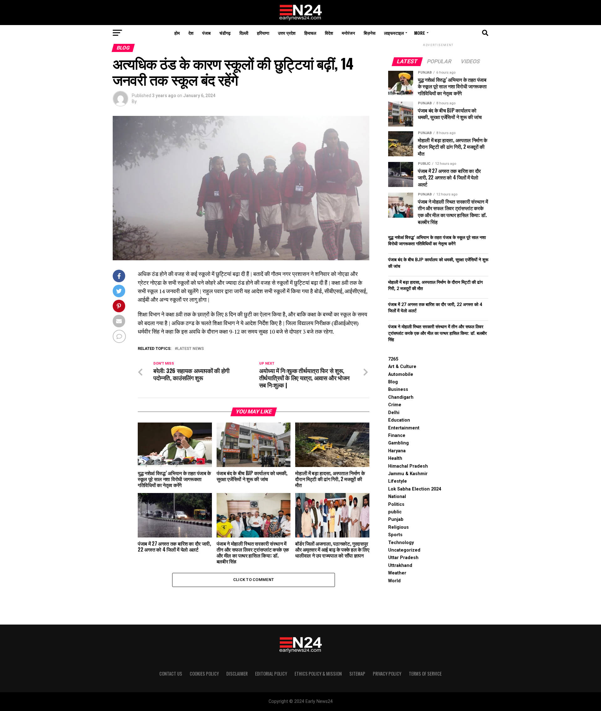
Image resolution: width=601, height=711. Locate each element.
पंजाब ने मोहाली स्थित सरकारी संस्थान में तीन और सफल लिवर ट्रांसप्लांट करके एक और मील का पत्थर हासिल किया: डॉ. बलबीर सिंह (437, 333)
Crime (394, 404)
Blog (393, 382)
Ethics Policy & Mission (318, 673)
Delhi (393, 412)
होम (177, 32)
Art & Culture (402, 366)
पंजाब (206, 32)
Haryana (397, 451)
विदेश (329, 32)
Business (398, 389)
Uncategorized (404, 550)
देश (190, 32)
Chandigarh (401, 397)
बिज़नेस (369, 32)
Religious (398, 527)
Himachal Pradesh (408, 466)
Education (399, 420)
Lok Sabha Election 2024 (414, 489)
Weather (397, 573)
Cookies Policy (204, 673)
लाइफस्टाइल (394, 32)
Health (395, 458)
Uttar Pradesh (403, 557)
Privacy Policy (387, 673)
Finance (396, 435)
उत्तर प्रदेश (286, 32)
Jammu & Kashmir (408, 473)
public (395, 512)
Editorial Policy (271, 673)
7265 (393, 359)
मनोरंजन (348, 32)
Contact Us (170, 673)
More (419, 32)
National (397, 496)
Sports (395, 534)
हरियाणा (263, 32)
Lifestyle (397, 481)
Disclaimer (237, 673)
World (394, 581)
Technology (401, 542)
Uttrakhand (400, 565)
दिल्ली (243, 32)
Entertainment (403, 428)
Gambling (398, 443)
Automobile (400, 374)
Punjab (395, 519)
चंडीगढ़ (225, 32)
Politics (396, 504)
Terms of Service (425, 673)
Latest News (190, 349)
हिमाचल (310, 32)
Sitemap (357, 673)
